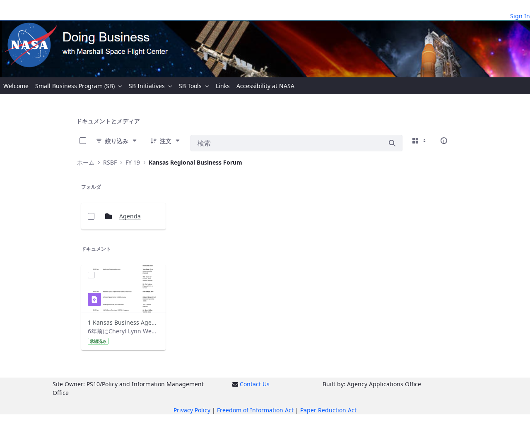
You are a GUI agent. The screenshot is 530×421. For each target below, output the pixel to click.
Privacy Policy (191, 410)
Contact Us (255, 384)
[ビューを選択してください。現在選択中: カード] (420, 140)
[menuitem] (16, 85)
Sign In (520, 16)
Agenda (130, 216)
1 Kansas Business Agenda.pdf (123, 322)
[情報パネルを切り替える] (443, 140)
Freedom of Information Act (255, 410)
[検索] (392, 143)
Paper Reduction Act (328, 410)
